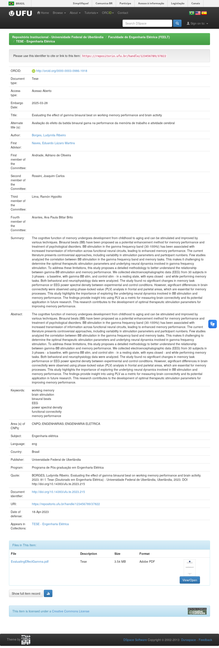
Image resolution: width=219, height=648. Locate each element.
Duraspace (188, 640)
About (74, 12)
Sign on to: (198, 23)
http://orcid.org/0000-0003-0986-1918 (61, 70)
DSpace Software (135, 640)
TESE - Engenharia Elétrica (35, 41)
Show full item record (26, 593)
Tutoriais (90, 12)
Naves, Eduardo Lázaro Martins (53, 143)
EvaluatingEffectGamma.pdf (30, 561)
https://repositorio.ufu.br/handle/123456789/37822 (66, 504)
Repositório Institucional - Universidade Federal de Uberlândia (58, 37)
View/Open (189, 580)
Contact (123, 12)
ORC (107, 12)
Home (44, 12)
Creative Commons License (70, 611)
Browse (58, 12)
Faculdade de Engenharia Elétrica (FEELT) (139, 37)
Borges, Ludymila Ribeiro (49, 135)
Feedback (205, 640)
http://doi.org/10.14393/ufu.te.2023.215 (58, 492)
